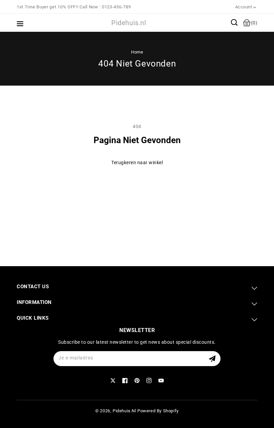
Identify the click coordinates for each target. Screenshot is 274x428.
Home (137, 52)
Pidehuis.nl (124, 410)
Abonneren (213, 358)
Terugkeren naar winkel (137, 162)
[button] (234, 22)
